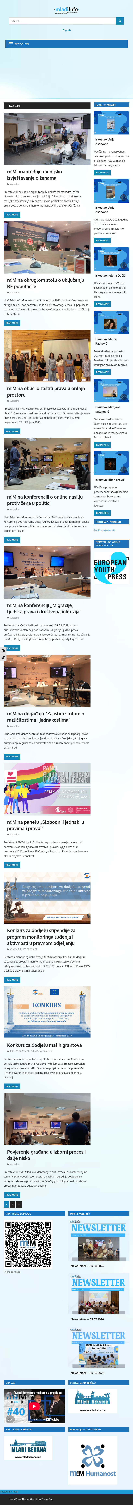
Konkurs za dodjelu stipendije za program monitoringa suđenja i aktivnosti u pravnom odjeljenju (41, 936)
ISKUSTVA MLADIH (105, 104)
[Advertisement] (66, 72)
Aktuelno (14, 184)
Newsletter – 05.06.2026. (88, 1373)
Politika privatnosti (104, 530)
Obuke (13, 949)
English (66, 30)
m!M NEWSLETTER (80, 1213)
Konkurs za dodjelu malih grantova (44, 1045)
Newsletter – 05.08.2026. (88, 1266)
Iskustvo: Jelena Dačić (110, 275)
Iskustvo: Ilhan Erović (110, 480)
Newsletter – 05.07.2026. (88, 1319)
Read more (12, 214)
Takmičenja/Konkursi (42, 1051)
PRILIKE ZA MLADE (27, 949)
